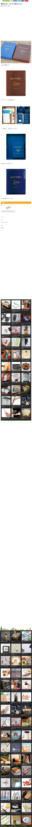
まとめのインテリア (6, 0)
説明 (11, 0)
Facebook (15, 0)
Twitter (19, 0)
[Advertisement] (16, 23)
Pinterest (26, 0)
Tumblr (22, 0)
